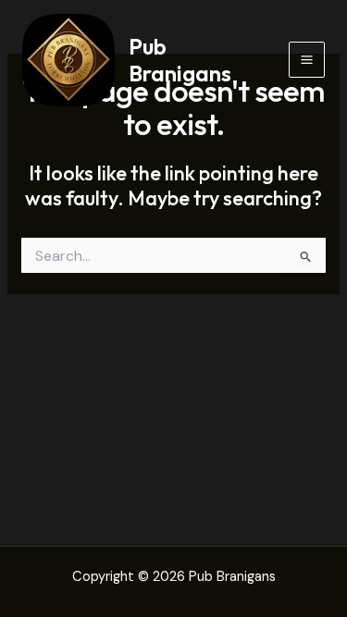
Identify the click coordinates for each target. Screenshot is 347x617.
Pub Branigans (180, 59)
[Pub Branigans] (68, 60)
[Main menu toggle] (307, 60)
